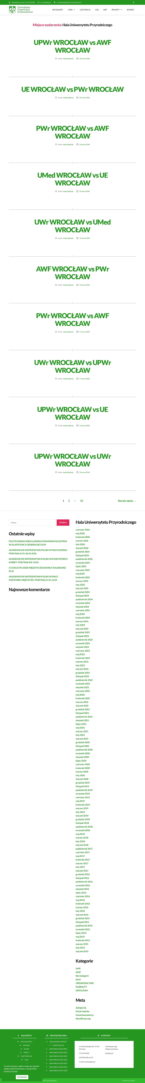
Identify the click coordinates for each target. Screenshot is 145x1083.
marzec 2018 (82, 837)
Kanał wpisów (82, 1011)
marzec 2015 (82, 944)
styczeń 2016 (82, 914)
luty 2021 (80, 735)
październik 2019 (84, 790)
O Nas (70, 10)
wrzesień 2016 (83, 885)
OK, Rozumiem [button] (22, 1077)
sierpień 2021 (82, 720)
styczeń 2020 (82, 779)
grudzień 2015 (83, 918)
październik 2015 (84, 925)
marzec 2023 (82, 661)
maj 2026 (80, 533)
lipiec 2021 (81, 724)
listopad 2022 (82, 676)
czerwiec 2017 (83, 852)
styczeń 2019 (82, 815)
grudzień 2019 (83, 782)
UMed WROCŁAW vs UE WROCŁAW (72, 179)
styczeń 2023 (82, 669)
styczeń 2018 (82, 845)
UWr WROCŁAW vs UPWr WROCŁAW (72, 366)
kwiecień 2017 (83, 859)
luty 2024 (80, 625)
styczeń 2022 (82, 705)
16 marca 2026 (84, 425)
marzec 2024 (82, 621)
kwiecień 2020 (83, 768)
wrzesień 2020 (83, 753)
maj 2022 (80, 694)
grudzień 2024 (83, 592)
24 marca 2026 (84, 144)
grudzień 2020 (83, 742)
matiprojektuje (68, 58)
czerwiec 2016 (83, 896)
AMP (105, 10)
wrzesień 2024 (83, 603)
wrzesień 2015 (83, 929)
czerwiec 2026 (83, 529)
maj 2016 (80, 900)
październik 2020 (84, 749)
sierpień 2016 (82, 889)
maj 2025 (80, 573)
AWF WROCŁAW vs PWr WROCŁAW (72, 273)
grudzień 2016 (83, 874)
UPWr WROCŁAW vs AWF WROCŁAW (72, 46)
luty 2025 (80, 584)
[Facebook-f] (133, 2)
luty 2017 (80, 867)
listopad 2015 (82, 922)
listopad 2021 (82, 713)
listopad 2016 (82, 878)
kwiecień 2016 (83, 903)
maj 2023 (80, 654)
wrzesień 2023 (83, 643)
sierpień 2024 (82, 606)
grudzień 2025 (83, 551)
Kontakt (130, 10)
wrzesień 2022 (83, 683)
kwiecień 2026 (83, 537)
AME (78, 968)
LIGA (97, 10)
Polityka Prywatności (128, 1081)
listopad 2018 (82, 823)
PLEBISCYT (81, 986)
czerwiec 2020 (83, 764)
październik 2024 (84, 599)
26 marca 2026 (84, 58)
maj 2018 (80, 834)
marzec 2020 (82, 771)
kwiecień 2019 (83, 804)
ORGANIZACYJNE (85, 983)
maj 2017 (80, 856)
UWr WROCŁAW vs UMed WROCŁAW (72, 226)
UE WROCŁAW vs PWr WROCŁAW (72, 89)
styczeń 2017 (82, 870)
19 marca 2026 (84, 238)
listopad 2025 (82, 555)
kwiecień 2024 (83, 617)
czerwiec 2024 (83, 610)
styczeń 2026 (82, 548)
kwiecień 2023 (83, 658)
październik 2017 (84, 848)
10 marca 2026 (84, 472)
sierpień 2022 (82, 687)
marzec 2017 (82, 863)
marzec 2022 (82, 702)
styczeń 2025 (82, 588)
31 (81, 500)
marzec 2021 (82, 731)
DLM (78, 979)
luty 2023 (80, 665)
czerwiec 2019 (83, 797)
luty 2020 (80, 775)
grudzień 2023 (83, 632)
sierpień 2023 (82, 647)
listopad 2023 (82, 636)
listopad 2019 (82, 786)
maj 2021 (80, 727)
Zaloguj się (81, 1007)
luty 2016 (80, 911)
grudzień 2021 (83, 709)
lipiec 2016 (81, 892)
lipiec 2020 (81, 760)
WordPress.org (83, 1018)
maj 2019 (80, 801)
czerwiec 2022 (83, 691)
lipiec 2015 (81, 933)
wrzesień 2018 (83, 830)
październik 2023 (84, 639)
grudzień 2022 (83, 672)
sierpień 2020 (82, 757)
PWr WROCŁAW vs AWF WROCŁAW (72, 132)
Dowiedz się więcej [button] (10, 1071)
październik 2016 (84, 881)
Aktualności (57, 10)
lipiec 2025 (81, 566)
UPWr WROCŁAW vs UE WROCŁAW (72, 413)
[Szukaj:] (32, 523)
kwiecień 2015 (83, 940)
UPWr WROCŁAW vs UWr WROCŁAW (72, 460)
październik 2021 (84, 716)
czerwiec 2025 (83, 570)
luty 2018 (80, 841)
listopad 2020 (82, 746)
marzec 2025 (82, 581)
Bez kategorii (82, 975)
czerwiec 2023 (83, 650)
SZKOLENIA (82, 990)
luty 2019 (80, 812)
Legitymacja (85, 10)
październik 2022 (84, 680)
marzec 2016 (82, 907)
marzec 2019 (82, 808)
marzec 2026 (82, 540)
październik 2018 (84, 826)
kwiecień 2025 (83, 577)
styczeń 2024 (82, 628)
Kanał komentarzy (85, 1015)
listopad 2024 (82, 595)
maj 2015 (80, 936)
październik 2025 (84, 559)
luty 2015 (80, 947)
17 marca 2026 (84, 332)
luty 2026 (80, 544)
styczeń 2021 (82, 738)
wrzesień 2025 (83, 562)
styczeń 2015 (82, 951)
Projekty (115, 10)
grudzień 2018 (83, 819)
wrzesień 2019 (83, 793)
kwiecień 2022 (83, 698)
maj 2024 (80, 614)
